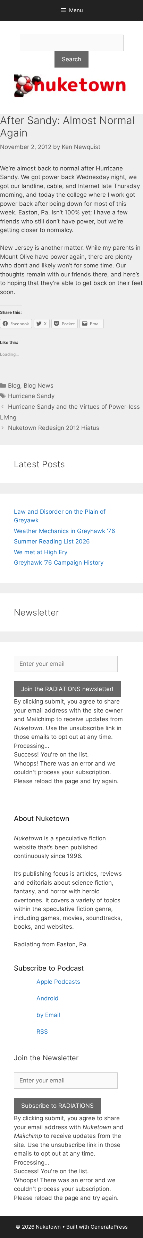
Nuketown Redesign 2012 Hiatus (53, 427)
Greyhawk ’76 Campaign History (58, 562)
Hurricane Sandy (31, 395)
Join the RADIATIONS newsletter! (67, 689)
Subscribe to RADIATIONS (57, 1105)
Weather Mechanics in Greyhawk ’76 (64, 531)
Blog (14, 385)
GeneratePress (109, 1226)
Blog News (38, 385)
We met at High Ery (40, 552)
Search (71, 59)
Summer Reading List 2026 (52, 541)
